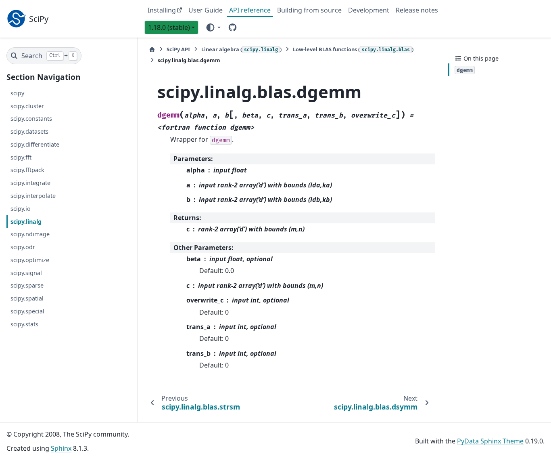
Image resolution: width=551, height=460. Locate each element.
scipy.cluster (27, 105)
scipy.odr (22, 247)
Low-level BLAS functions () (353, 49)
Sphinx (61, 448)
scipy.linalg (26, 221)
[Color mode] (212, 27)
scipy (17, 93)
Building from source (309, 10)
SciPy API (178, 49)
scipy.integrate (30, 183)
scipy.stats (24, 324)
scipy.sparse (27, 285)
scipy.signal (26, 272)
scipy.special (27, 311)
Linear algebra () (241, 49)
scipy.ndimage (30, 234)
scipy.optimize (29, 259)
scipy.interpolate (33, 196)
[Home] (152, 49)
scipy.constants (31, 118)
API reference (250, 10)
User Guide (205, 10)
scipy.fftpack (27, 170)
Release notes (417, 10)
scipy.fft (20, 157)
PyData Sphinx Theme (490, 441)
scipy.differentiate (34, 144)
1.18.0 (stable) (169, 27)
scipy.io (20, 208)
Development (368, 10)
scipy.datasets (29, 131)
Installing (162, 10)
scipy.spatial (27, 298)
